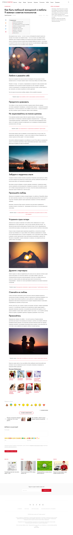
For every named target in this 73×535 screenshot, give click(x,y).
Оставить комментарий (26, 412)
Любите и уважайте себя (18, 21)
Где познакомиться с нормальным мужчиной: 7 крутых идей (32, 128)
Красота (15, 2)
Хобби (47, 2)
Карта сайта (36, 527)
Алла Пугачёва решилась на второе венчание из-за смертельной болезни (59, 20)
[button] (5, 419)
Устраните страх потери (18, 28)
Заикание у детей (61, 14)
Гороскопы (30, 2)
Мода (20, 2)
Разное (51, 2)
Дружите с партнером (17, 30)
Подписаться (46, 490)
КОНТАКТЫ (27, 508)
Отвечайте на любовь (17, 31)
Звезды (24, 2)
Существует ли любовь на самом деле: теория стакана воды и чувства (32, 358)
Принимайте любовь (17, 27)
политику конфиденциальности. (11, 446)
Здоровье (36, 2)
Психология (42, 2)
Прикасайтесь (16, 32)
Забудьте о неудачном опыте (19, 25)
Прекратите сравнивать (18, 23)
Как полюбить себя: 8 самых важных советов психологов (32, 96)
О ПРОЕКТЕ (20, 508)
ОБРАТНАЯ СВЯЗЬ (35, 508)
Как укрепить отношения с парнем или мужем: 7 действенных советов (32, 287)
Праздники (57, 2)
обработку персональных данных (36, 445)
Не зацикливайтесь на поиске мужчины (21, 24)
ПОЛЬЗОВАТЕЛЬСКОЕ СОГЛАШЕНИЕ (48, 508)
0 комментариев (44, 410)
